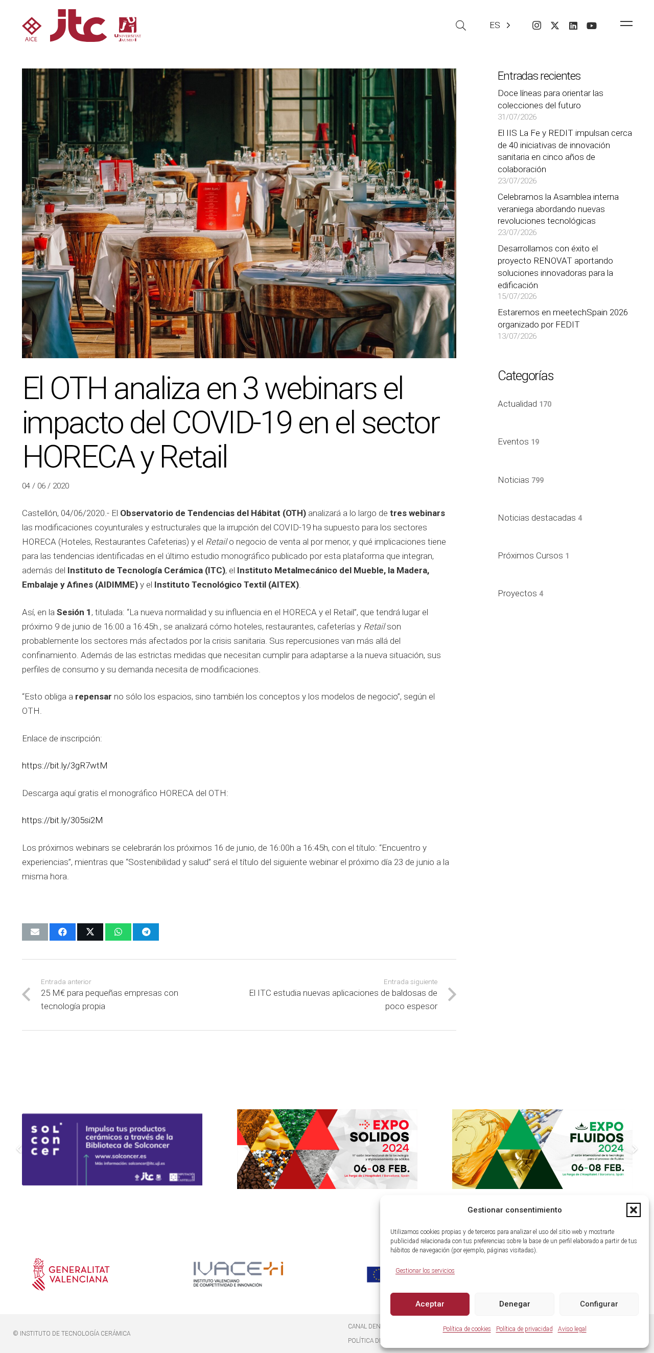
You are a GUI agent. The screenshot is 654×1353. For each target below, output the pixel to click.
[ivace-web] (238, 1274)
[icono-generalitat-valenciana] (71, 1274)
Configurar (599, 1304)
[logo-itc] (81, 25)
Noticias (521, 480)
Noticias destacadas (540, 517)
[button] (633, 1210)
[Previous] (20, 1149)
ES (494, 25)
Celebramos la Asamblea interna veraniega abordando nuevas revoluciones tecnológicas (558, 209)
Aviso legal (572, 1329)
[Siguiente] (634, 1149)
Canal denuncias (375, 1326)
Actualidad (524, 404)
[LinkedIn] (573, 25)
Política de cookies (467, 1329)
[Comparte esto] (63, 932)
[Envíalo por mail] (35, 932)
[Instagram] (536, 25)
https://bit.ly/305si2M (62, 820)
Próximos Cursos (533, 555)
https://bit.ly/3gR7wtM (65, 765)
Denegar (514, 1304)
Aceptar (430, 1304)
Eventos (518, 441)
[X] (555, 25)
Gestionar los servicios (425, 1270)
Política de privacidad (524, 1329)
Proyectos (520, 593)
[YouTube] (591, 25)
